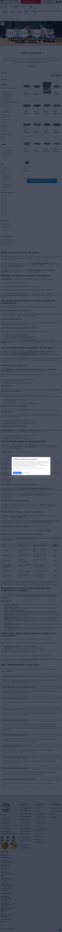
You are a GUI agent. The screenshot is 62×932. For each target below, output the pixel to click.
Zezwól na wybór (26, 472)
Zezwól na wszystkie (17, 472)
